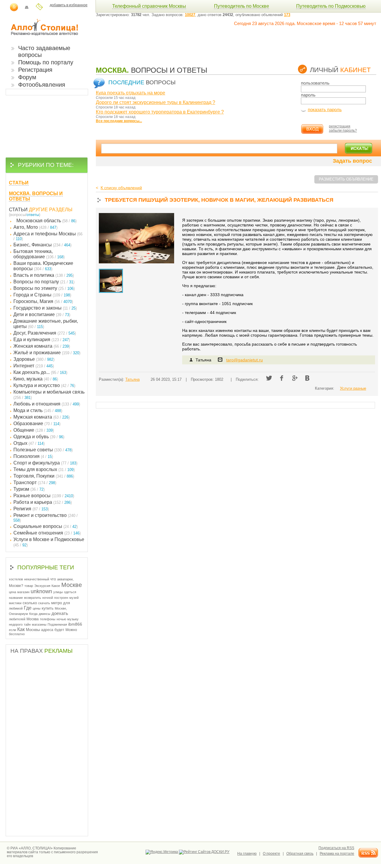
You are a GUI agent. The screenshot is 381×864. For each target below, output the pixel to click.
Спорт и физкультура (45, 462)
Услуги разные (353, 388)
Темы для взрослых (44, 469)
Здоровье (33, 359)
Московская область (46, 220)
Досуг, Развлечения (44, 332)
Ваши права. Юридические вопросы (43, 266)
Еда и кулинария (41, 339)
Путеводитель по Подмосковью (331, 6)
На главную (247, 853)
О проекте (271, 853)
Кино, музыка (35, 378)
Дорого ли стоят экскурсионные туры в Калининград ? (155, 102)
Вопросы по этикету (44, 288)
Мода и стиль (37, 410)
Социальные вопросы (45, 526)
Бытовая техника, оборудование (39, 254)
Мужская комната (41, 416)
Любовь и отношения (46, 403)
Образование (36, 423)
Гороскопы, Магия (43, 301)
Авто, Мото (35, 227)
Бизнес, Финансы (42, 244)
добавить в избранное (69, 5)
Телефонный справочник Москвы (149, 6)
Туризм (29, 489)
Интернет (33, 365)
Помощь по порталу (45, 62)
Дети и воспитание (41, 314)
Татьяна (132, 379)
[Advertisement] (204, 39)
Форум (27, 77)
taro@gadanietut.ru (244, 360)
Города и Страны (42, 294)
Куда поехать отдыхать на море (130, 92)
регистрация (339, 126)
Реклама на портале (337, 853)
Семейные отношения (47, 532)
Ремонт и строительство (45, 518)
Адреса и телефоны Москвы (47, 236)
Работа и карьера (42, 502)
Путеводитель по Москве (241, 6)
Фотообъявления (41, 84)
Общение (33, 430)
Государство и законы (45, 307)
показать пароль (325, 109)
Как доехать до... (40, 372)
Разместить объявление (346, 179)
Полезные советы (43, 449)
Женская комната (41, 346)
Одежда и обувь (38, 436)
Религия (31, 508)
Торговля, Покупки (43, 475)
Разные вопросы (43, 495)
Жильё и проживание (46, 352)
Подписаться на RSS (336, 848)
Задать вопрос (352, 161)
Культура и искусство (44, 385)
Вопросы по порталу (43, 281)
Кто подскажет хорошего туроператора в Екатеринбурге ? (160, 111)
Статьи (18, 209)
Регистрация (35, 69)
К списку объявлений (121, 187)
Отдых (29, 443)
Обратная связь (299, 853)
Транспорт (34, 482)
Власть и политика (43, 275)
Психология (33, 456)
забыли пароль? (343, 130)
